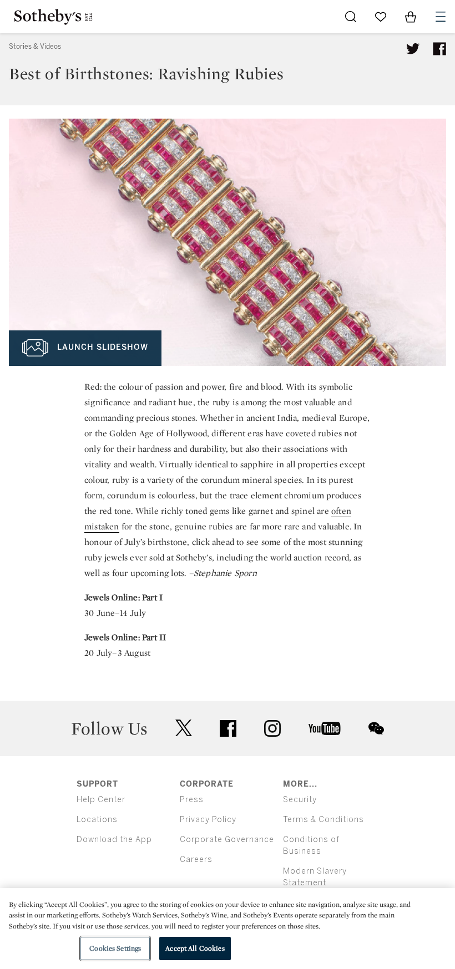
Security (300, 799)
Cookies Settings (115, 948)
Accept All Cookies (194, 948)
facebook (228, 728)
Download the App (114, 839)
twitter (183, 728)
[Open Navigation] (440, 16)
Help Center (101, 799)
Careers (196, 859)
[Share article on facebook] (439, 48)
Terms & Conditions (323, 819)
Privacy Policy (208, 819)
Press (192, 799)
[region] (227, 928)
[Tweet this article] (412, 48)
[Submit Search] (350, 16)
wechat (376, 728)
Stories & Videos (35, 46)
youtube (325, 728)
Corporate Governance (227, 839)
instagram (272, 728)
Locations (97, 819)
